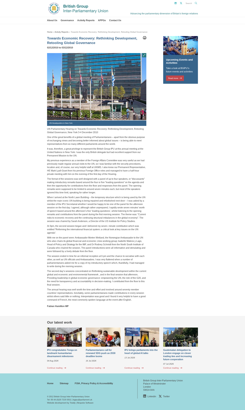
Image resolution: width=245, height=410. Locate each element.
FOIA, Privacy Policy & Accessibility (94, 383)
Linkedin (151, 396)
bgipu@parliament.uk (82, 400)
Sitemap (64, 383)
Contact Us (115, 20)
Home (49, 32)
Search (189, 3)
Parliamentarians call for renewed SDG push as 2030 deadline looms (100, 353)
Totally (72, 403)
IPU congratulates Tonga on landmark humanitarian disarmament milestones (62, 353)
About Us (52, 20)
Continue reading (55, 368)
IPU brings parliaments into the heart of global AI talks (141, 351)
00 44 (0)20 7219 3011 (61, 400)
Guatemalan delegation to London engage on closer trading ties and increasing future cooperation (177, 355)
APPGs (102, 20)
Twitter (166, 396)
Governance (67, 20)
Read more (173, 78)
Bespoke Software (85, 403)
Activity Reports (86, 20)
